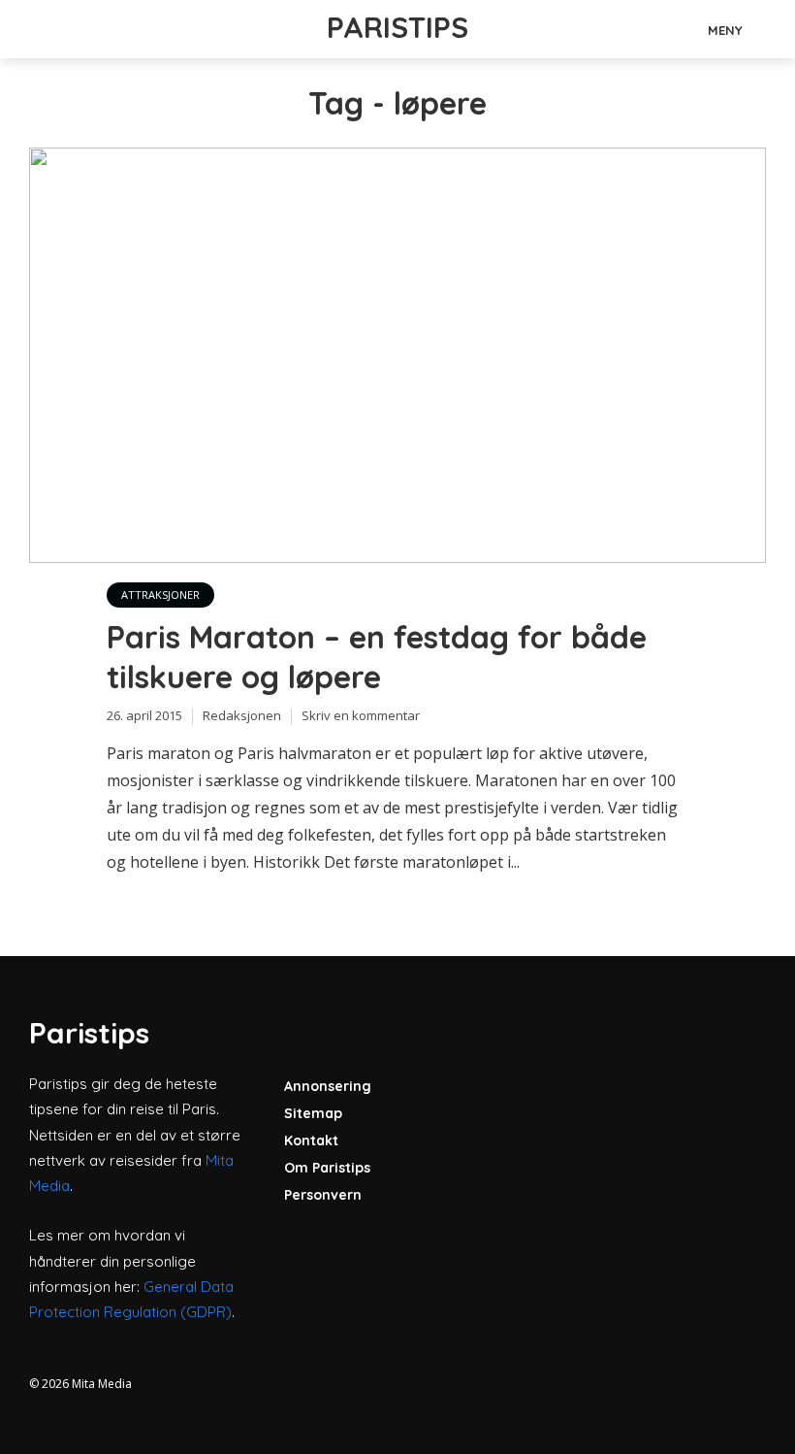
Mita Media (102, 1383)
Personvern (323, 1195)
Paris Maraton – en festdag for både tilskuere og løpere (377, 657)
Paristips (397, 27)
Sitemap (313, 1113)
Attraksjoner (160, 594)
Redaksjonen (242, 715)
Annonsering (327, 1086)
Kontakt (311, 1140)
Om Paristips (327, 1167)
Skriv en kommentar (361, 715)
